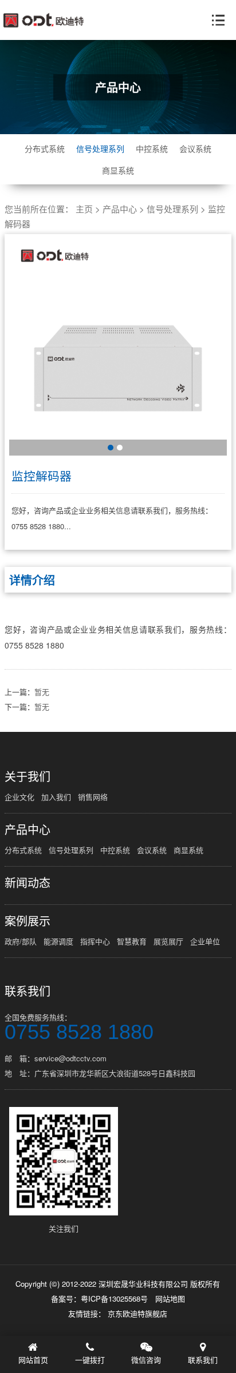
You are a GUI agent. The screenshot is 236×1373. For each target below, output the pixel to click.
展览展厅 (168, 941)
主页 (84, 209)
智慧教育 (132, 941)
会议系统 (195, 148)
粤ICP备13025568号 (114, 1298)
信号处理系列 (100, 148)
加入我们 (56, 796)
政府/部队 (21, 941)
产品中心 (120, 209)
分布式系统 (45, 148)
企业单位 (205, 941)
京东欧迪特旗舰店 (137, 1313)
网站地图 (170, 1298)
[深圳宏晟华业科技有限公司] (43, 20)
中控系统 (152, 148)
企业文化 (19, 796)
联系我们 (27, 991)
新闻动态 (27, 882)
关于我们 (27, 776)
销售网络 (93, 796)
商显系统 (118, 170)
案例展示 (27, 920)
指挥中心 (95, 941)
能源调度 (58, 941)
